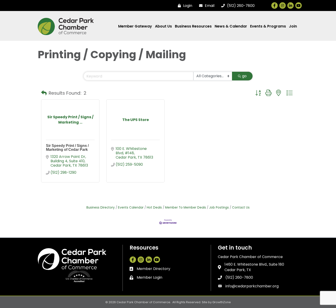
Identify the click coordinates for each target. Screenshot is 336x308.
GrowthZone (221, 302)
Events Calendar (131, 207)
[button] (44, 93)
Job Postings (219, 207)
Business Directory (100, 207)
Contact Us (241, 207)
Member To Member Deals (185, 207)
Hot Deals (154, 207)
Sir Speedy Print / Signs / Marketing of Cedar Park (67, 148)
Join (293, 26)
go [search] (244, 76)
